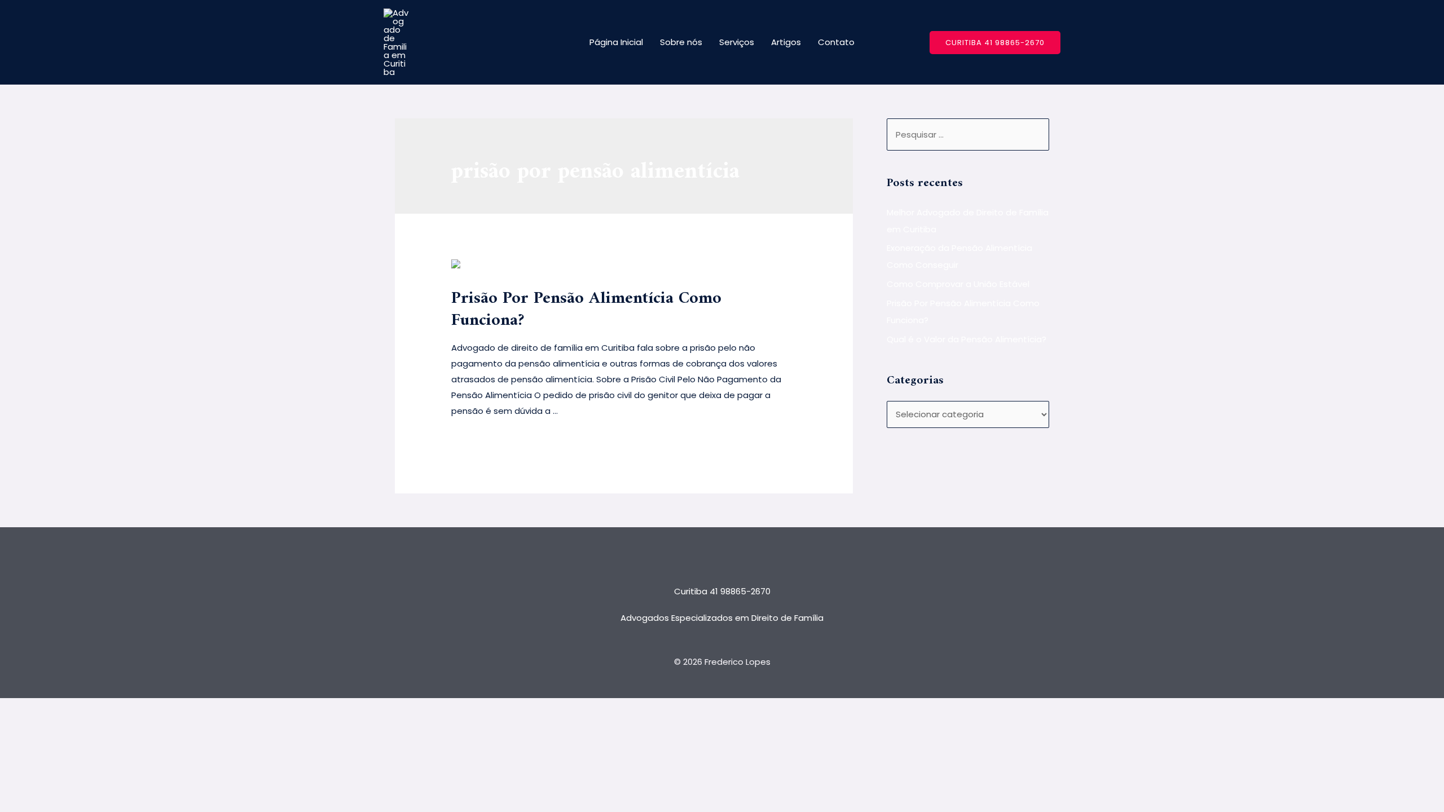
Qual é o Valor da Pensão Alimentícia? (966, 339)
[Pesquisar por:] (968, 134)
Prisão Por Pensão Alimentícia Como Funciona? (586, 310)
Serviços (736, 42)
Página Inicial (616, 42)
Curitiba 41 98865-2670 (722, 591)
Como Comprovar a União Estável (958, 284)
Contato (836, 42)
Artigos (786, 42)
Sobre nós (681, 42)
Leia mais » (473, 440)
